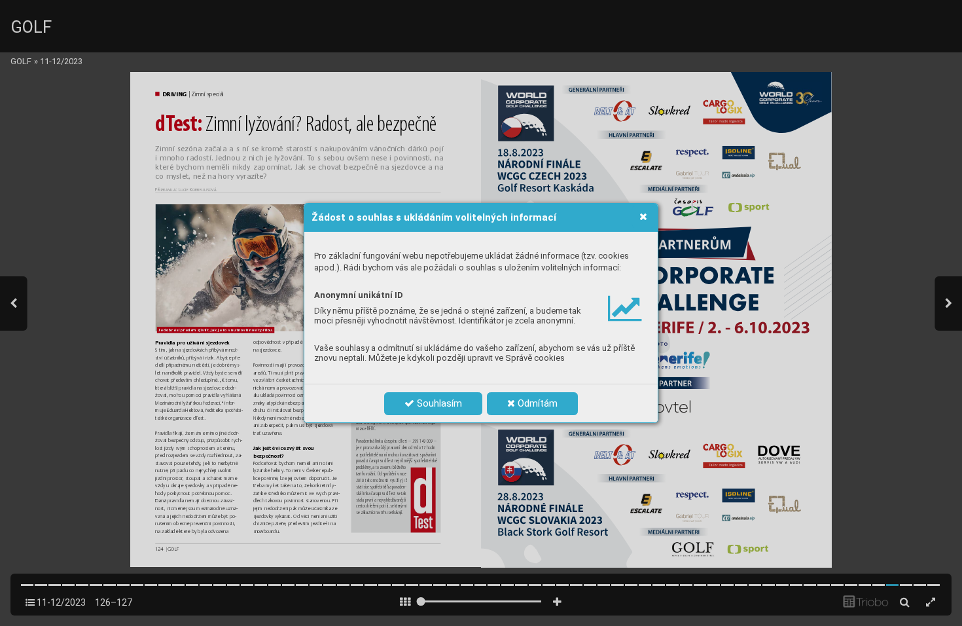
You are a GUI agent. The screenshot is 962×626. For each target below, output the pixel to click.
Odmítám (536, 403)
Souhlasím (438, 403)
